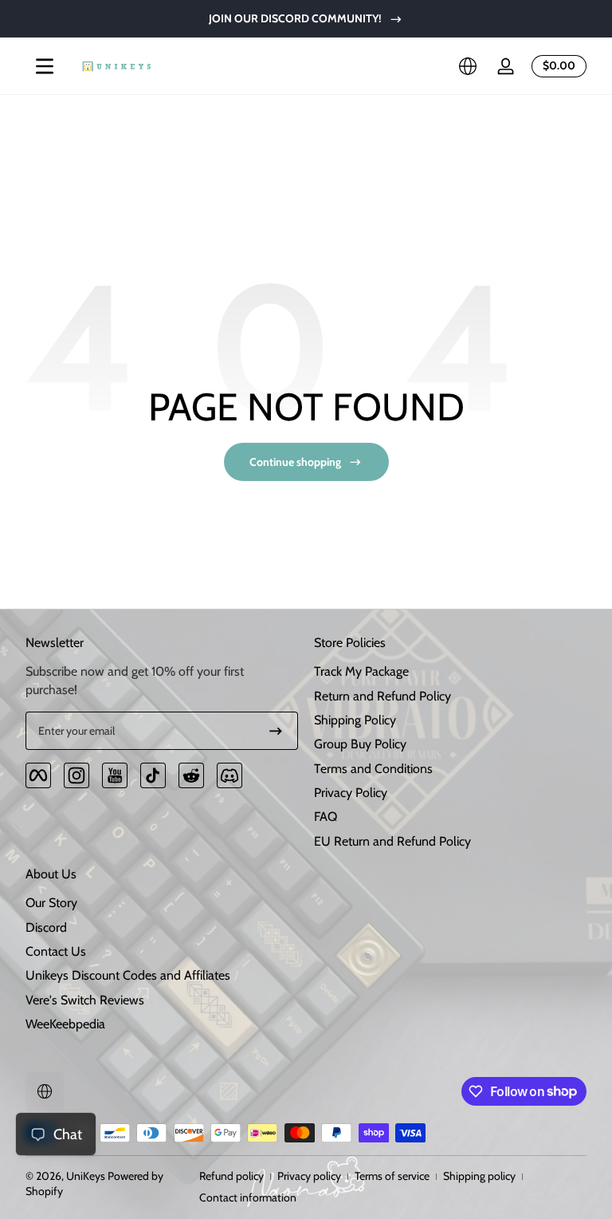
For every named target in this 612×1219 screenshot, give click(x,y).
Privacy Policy (350, 792)
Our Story (51, 902)
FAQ (325, 816)
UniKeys (85, 1176)
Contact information (247, 1197)
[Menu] (45, 66)
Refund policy (231, 1176)
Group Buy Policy (360, 744)
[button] (468, 66)
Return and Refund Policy (382, 696)
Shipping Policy (355, 720)
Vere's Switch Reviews (85, 1000)
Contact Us (56, 951)
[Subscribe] (275, 731)
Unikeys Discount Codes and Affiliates (128, 975)
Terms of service (392, 1176)
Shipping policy (479, 1176)
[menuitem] (450, 672)
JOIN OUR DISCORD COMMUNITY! (295, 18)
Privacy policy (309, 1176)
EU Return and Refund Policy (392, 841)
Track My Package (361, 671)
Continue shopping (295, 462)
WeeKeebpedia (65, 1024)
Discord (46, 927)
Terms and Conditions (373, 768)
